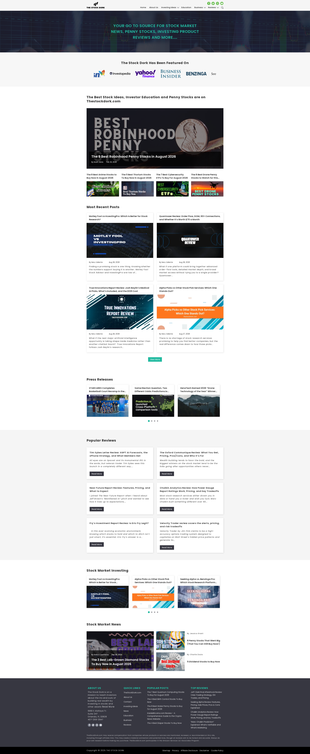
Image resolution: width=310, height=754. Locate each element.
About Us (153, 7)
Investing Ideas (131, 706)
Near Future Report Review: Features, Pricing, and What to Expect (120, 489)
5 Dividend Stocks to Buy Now (203, 661)
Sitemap (166, 750)
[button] (149, 421)
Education (128, 715)
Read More (97, 473)
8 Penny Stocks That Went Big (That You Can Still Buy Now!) (203, 642)
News (126, 711)
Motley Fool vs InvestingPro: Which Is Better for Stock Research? (118, 218)
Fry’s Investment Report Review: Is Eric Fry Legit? (119, 523)
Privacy (175, 750)
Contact (128, 701)
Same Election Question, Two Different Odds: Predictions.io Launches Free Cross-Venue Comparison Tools (151, 389)
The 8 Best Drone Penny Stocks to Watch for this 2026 (204, 176)
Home (143, 7)
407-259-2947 (95, 719)
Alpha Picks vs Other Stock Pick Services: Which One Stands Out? (188, 289)
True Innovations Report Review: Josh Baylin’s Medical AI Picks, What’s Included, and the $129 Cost (119, 289)
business (198, 7)
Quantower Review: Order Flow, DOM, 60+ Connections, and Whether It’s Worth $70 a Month (189, 218)
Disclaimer (204, 750)
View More (155, 359)
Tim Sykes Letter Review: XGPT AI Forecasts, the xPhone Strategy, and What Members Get (119, 454)
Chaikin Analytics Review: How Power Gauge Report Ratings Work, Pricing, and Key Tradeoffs (189, 489)
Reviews (127, 724)
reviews (212, 7)
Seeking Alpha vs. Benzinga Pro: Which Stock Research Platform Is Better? (197, 581)
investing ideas (168, 7)
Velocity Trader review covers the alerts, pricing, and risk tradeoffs (190, 525)
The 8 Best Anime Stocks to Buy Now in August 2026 (102, 176)
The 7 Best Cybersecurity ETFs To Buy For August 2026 (172, 176)
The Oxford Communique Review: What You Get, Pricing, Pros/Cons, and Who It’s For (189, 454)
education (186, 7)
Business (128, 720)
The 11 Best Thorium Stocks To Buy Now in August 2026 (136, 176)
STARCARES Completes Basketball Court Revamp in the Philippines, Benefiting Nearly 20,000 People (106, 389)
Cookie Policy (217, 750)
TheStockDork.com (132, 692)
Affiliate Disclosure (189, 750)
